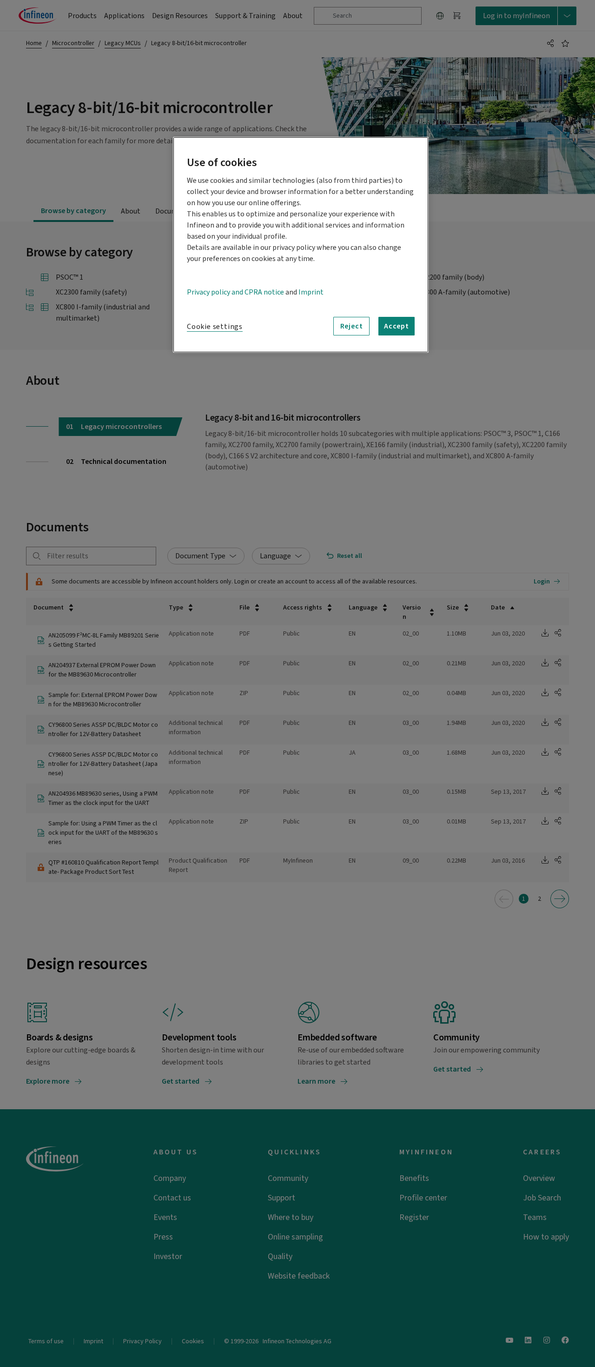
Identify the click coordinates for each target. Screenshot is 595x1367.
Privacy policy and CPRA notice (235, 292)
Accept (396, 326)
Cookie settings (215, 327)
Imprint (311, 292)
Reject (351, 326)
